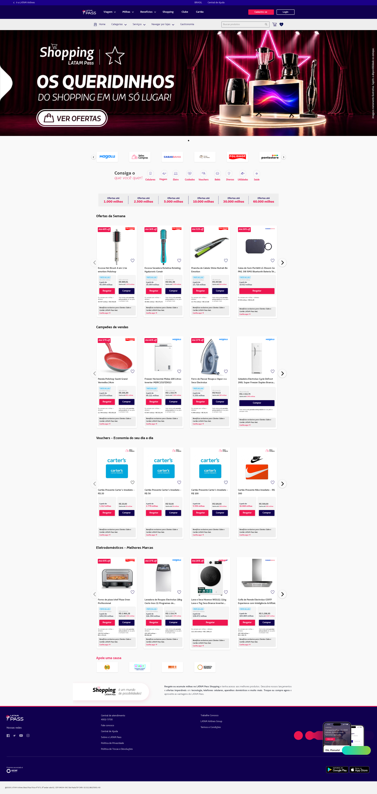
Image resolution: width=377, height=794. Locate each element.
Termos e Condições (211, 727)
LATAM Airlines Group (211, 721)
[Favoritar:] (133, 261)
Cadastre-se (261, 12)
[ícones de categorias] (256, 173)
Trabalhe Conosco (210, 715)
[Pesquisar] (266, 24)
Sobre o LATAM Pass (111, 737)
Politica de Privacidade (112, 743)
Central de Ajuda (216, 2)
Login (285, 12)
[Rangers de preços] (143, 199)
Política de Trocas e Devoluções (117, 749)
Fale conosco (107, 725)
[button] (188, 140)
